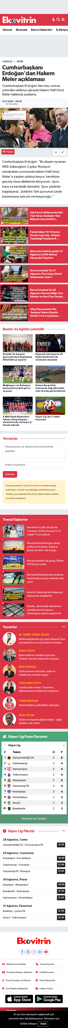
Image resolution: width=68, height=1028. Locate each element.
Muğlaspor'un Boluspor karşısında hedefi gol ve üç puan (17, 388)
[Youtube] (46, 952)
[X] (28, 952)
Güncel (7, 29)
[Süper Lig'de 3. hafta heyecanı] (50, 405)
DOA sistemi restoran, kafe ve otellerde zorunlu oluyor (37, 673)
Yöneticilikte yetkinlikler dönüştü (39, 705)
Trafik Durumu (46, 972)
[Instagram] (34, 952)
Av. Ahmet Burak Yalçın (34, 634)
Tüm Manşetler (47, 980)
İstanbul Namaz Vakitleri (19, 972)
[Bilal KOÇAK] (9, 719)
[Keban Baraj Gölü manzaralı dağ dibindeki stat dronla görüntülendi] (50, 374)
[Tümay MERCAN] (9, 703)
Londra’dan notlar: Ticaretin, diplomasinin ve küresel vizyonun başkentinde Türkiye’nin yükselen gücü (39, 689)
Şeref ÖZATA (27, 651)
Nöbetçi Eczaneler (16, 964)
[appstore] (19, 999)
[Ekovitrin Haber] (19, 20)
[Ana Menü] (63, 19)
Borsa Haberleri (41, 29)
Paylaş (9, 151)
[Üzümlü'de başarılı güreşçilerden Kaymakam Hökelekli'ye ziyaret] (18, 343)
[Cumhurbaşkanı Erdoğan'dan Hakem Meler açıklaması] (34, 128)
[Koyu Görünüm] (53, 19)
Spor (20, 61)
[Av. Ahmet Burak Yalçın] (9, 638)
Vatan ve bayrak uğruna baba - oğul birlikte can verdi (40, 721)
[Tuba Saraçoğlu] (9, 687)
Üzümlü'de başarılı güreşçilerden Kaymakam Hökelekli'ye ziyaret (17, 357)
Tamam (43, 1024)
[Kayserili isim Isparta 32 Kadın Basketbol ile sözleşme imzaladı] (50, 343)
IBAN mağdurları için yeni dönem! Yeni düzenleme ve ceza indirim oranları (42, 641)
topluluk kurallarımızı (33, 485)
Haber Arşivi (46, 988)
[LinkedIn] (40, 952)
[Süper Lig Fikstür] (63, 831)
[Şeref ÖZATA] (9, 654)
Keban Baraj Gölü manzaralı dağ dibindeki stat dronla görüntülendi (50, 388)
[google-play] (49, 999)
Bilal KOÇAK (26, 715)
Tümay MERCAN (28, 701)
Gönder (10, 474)
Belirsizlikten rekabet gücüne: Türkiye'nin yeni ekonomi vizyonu (39, 657)
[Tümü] (63, 627)
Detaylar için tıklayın (34, 818)
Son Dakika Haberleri (17, 988)
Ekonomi (21, 29)
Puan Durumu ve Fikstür (18, 980)
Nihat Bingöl (28, 667)
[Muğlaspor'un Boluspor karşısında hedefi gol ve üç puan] (18, 374)
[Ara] (58, 19)
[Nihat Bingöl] (9, 671)
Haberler (7, 61)
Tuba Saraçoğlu (30, 683)
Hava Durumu (47, 964)
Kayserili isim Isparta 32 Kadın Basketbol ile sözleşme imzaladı (49, 357)
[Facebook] (22, 952)
